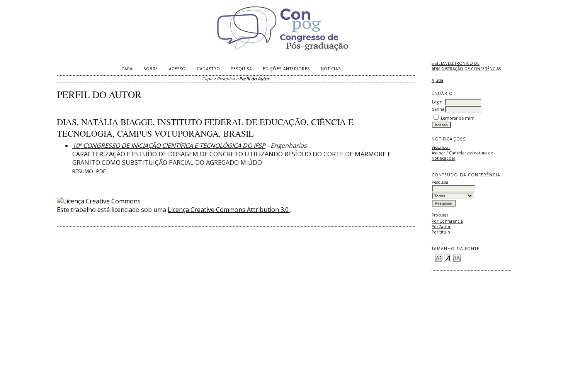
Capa (127, 68)
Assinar (438, 153)
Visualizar (441, 147)
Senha (438, 109)
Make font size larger (457, 257)
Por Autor (441, 226)
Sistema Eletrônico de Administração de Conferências (466, 66)
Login (437, 102)
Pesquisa (241, 68)
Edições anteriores (286, 68)
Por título (441, 232)
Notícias (331, 68)
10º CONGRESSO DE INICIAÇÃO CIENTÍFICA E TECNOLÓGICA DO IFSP (168, 145)
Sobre (150, 68)
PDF (101, 171)
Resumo (82, 171)
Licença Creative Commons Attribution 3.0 (229, 209)
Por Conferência (447, 221)
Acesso (177, 68)
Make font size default (448, 257)
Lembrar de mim (457, 118)
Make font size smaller (438, 257)
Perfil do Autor (254, 78)
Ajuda (437, 80)
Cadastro (208, 68)
